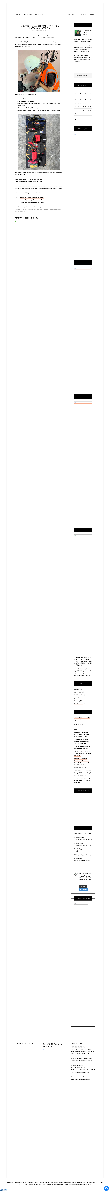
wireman (58, 209)
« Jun (75, 120)
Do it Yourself (31, 207)
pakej (75, 698)
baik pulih (24, 207)
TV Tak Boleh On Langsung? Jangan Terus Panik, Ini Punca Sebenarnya (82, 753)
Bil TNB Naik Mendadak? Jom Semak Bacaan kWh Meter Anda (82, 727)
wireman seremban (20, 211)
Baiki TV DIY (77, 692)
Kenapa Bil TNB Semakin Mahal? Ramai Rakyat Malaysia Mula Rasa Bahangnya (82, 734)
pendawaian (45, 209)
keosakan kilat (26, 209)
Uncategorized (78, 703)
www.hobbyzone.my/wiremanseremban (32, 197)
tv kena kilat (52, 209)
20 (83, 107)
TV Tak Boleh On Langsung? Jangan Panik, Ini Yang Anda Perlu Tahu (82, 780)
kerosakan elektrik (36, 209)
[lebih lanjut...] (86, 675)
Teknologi (38, 207)
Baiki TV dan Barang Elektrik (55, 14)
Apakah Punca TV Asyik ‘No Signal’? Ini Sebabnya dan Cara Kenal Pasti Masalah (83, 661)
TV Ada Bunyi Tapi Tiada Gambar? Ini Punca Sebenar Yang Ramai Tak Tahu (82, 741)
